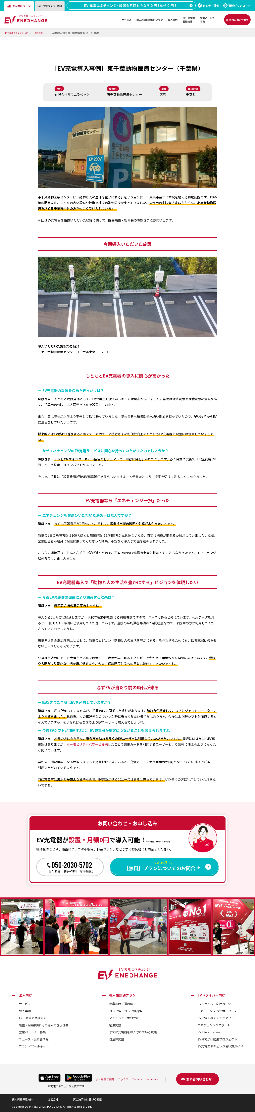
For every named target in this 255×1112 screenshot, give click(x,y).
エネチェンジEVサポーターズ (217, 1011)
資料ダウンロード (239, 6)
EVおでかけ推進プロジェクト (217, 1039)
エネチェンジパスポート (214, 1025)
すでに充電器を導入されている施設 (133, 1032)
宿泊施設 (115, 1025)
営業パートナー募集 (32, 1032)
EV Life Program (209, 1032)
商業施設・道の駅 (121, 1004)
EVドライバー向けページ (214, 1004)
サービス (25, 1004)
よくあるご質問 (105, 1079)
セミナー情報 (211, 6)
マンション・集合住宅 (124, 1018)
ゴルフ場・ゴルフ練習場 (125, 1011)
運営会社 (53, 1099)
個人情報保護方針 (22, 1099)
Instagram (152, 1079)
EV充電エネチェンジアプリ (216, 1018)
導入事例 (25, 1011)
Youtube (137, 1079)
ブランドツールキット (34, 1046)
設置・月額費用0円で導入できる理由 (43, 1025)
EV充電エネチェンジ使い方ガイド (220, 1046)
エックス (123, 1079)
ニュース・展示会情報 (34, 1039)
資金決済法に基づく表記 (87, 1099)
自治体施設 (116, 1039)
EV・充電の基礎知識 (32, 1018)
